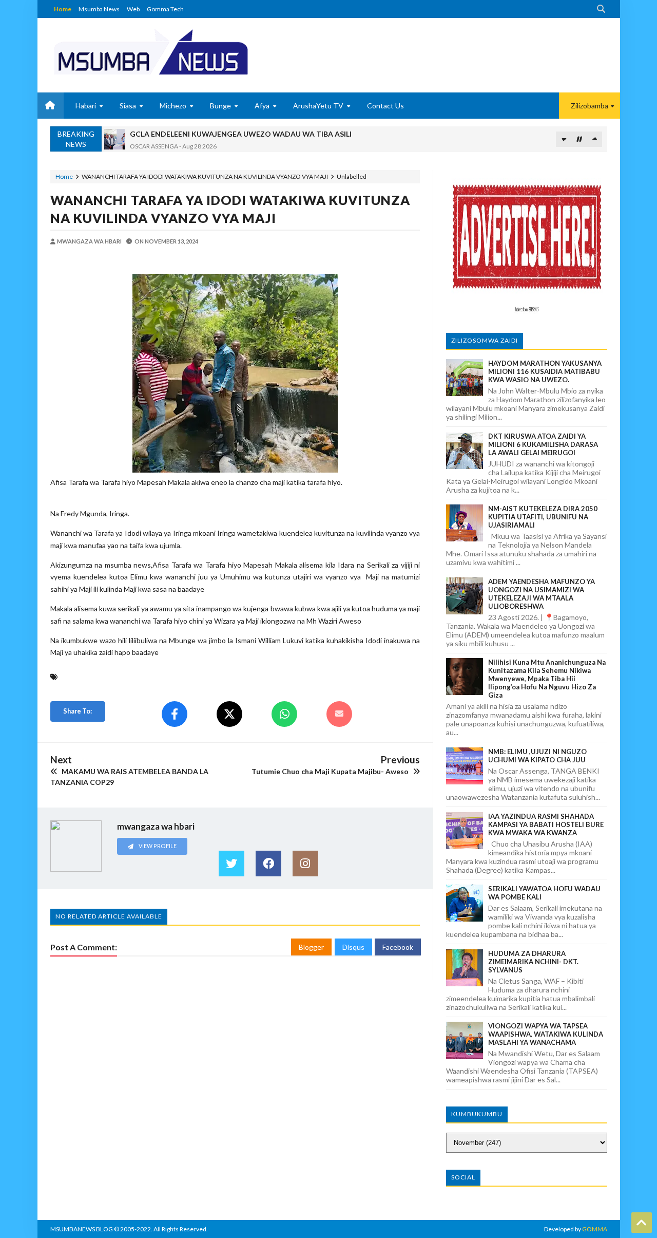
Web (133, 9)
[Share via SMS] (339, 714)
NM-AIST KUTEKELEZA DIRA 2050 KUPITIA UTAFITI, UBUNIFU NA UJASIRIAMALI (542, 516)
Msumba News (99, 9)
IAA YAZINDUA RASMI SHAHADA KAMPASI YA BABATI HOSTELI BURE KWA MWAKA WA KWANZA (546, 824)
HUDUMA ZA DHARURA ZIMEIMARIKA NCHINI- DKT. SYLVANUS (533, 961)
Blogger (311, 947)
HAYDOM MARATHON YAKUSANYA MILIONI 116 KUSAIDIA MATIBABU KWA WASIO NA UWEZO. (545, 371)
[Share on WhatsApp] (284, 714)
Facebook (397, 947)
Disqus (353, 947)
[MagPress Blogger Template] (188, 51)
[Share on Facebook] (174, 714)
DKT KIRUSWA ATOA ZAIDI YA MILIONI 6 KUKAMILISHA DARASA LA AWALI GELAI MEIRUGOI (543, 444)
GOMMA (594, 1229)
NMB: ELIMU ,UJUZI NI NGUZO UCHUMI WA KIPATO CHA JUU (537, 755)
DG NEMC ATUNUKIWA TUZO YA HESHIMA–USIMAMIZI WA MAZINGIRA (254, 134)
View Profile (157, 845)
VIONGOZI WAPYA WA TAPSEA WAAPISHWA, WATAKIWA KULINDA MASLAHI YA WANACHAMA (545, 1034)
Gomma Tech (165, 9)
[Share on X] (229, 714)
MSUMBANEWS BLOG (81, 1229)
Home (62, 9)
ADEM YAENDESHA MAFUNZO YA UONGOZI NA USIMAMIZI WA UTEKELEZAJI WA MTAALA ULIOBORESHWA (541, 593)
